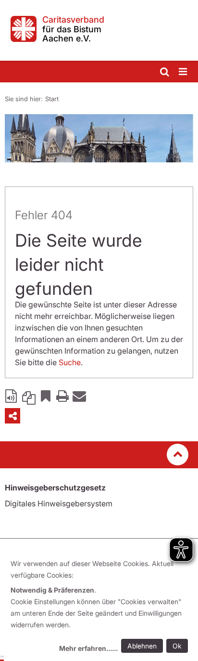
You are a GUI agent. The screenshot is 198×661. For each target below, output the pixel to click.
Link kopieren (29, 395)
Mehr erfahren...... (88, 648)
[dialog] (101, 607)
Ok (177, 646)
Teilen (12, 415)
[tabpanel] (99, 138)
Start (52, 99)
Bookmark (45, 395)
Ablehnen (142, 646)
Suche (70, 362)
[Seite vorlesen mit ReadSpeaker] (12, 395)
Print (62, 395)
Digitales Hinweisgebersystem (58, 503)
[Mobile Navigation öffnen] (183, 72)
